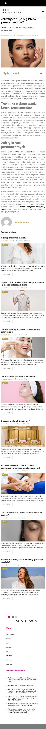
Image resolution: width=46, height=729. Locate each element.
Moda (8, 643)
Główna (4, 27)
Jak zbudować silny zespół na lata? (20, 686)
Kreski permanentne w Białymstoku (18, 152)
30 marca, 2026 (22, 240)
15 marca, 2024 (20, 470)
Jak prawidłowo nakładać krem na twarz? (19, 376)
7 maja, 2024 (19, 379)
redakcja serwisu (7, 287)
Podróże (9, 664)
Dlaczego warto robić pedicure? (15, 421)
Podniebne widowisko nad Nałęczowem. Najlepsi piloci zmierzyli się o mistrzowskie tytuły (22, 679)
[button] (6, 3)
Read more (6, 274)
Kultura (8, 647)
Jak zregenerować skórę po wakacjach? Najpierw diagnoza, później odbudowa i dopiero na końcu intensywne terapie (22, 691)
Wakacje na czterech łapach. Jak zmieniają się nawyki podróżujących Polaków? (23, 704)
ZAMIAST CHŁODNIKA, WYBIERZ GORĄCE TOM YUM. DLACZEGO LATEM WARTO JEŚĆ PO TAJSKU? (23, 698)
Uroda (11, 27)
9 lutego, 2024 (20, 517)
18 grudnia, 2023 (20, 565)
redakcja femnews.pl (8, 240)
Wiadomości (10, 634)
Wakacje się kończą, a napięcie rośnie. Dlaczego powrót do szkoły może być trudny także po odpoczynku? (21, 710)
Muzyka (8, 651)
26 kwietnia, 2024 (21, 423)
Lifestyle (9, 656)
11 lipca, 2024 (20, 287)
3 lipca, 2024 (19, 334)
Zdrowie (9, 660)
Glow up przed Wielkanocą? (13, 238)
